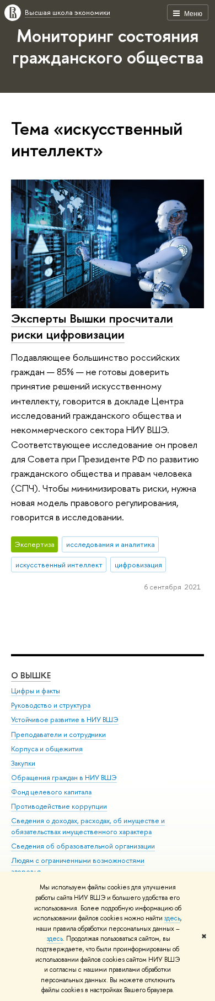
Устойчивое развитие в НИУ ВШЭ (65, 719)
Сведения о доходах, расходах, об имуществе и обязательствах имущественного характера (88, 826)
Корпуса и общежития (47, 749)
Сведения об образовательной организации (83, 846)
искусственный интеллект (59, 565)
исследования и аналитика (110, 544)
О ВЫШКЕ (31, 675)
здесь (172, 918)
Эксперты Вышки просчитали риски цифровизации (92, 326)
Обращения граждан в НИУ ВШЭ (64, 777)
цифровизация (138, 565)
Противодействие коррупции (59, 806)
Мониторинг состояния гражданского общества (107, 46)
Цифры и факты (35, 691)
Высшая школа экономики (67, 12)
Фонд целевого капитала (51, 792)
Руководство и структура (50, 705)
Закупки (23, 763)
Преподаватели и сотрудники (58, 734)
